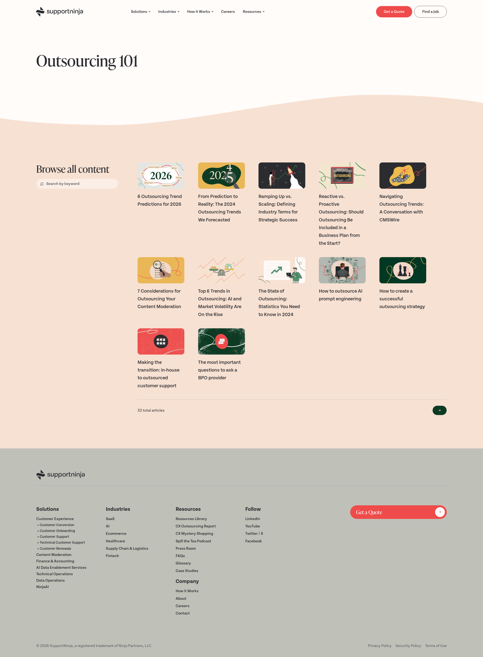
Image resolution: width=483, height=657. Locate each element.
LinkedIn (252, 519)
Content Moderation (54, 555)
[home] (59, 12)
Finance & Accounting (55, 561)
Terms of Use (436, 646)
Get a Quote (394, 11)
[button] (141, 11)
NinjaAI (42, 587)
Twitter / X (254, 533)
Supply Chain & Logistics (127, 548)
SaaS (110, 519)
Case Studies (187, 571)
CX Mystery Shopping (194, 533)
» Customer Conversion (55, 525)
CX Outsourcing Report (196, 526)
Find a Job (430, 11)
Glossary (183, 563)
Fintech (112, 556)
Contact (183, 613)
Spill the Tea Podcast (193, 541)
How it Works (187, 591)
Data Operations (50, 580)
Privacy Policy (380, 646)
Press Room (186, 548)
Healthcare (115, 541)
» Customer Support (53, 537)
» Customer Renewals (54, 549)
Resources (252, 11)
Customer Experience (55, 519)
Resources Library (191, 519)
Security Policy (408, 646)
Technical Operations (54, 574)
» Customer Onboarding (56, 531)
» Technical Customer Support (61, 543)
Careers (182, 606)
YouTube (252, 526)
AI (108, 526)
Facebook (253, 541)
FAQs (180, 556)
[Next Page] (439, 410)
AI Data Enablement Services (61, 567)
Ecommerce (116, 533)
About (181, 598)
